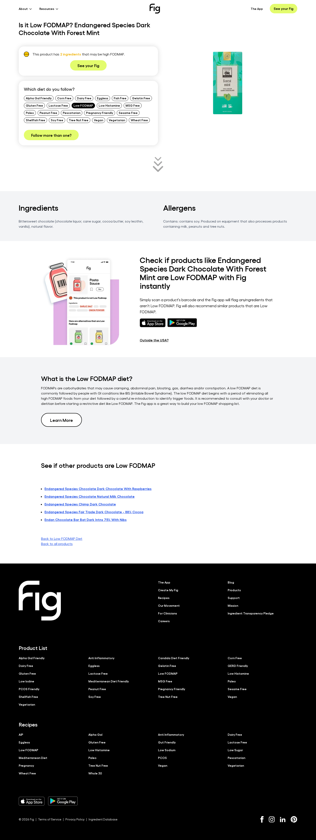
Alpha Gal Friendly (39, 98)
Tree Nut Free (78, 120)
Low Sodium (166, 749)
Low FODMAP (83, 105)
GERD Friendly (238, 665)
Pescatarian (71, 112)
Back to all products (57, 544)
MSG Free (133, 105)
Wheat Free (139, 120)
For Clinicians (167, 613)
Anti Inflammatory (101, 657)
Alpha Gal (95, 734)
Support (234, 597)
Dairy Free (84, 98)
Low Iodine (26, 681)
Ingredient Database (103, 819)
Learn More (61, 419)
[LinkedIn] (282, 819)
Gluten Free (34, 105)
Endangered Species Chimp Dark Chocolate (80, 504)
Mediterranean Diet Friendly (108, 681)
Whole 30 (95, 773)
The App (257, 8)
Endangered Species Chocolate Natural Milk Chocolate (89, 496)
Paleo (30, 112)
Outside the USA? (154, 340)
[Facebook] (262, 819)
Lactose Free (58, 105)
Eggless (102, 98)
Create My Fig (168, 589)
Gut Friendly (167, 742)
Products (234, 589)
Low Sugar (235, 749)
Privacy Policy (74, 819)
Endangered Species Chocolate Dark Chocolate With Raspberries (98, 489)
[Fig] (155, 8)
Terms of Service (49, 819)
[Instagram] (272, 819)
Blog (231, 582)
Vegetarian (117, 120)
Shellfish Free (35, 120)
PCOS (162, 757)
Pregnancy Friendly (99, 112)
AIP (21, 734)
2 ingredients (70, 54)
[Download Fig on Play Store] (63, 801)
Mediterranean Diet (33, 757)
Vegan (98, 120)
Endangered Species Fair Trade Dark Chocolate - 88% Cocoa (93, 512)
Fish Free (120, 98)
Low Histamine (109, 105)
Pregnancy (26, 765)
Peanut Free (48, 112)
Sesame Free (128, 112)
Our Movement (169, 605)
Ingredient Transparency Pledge (251, 613)
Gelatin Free (141, 98)
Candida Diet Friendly (173, 657)
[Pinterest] (294, 819)
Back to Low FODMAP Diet (61, 538)
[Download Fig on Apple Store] (31, 801)
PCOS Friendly (29, 688)
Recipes (163, 597)
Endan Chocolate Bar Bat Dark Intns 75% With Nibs (85, 520)
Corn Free (64, 98)
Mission (233, 605)
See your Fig (283, 8)
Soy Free (57, 120)
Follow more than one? (51, 135)
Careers (164, 620)
